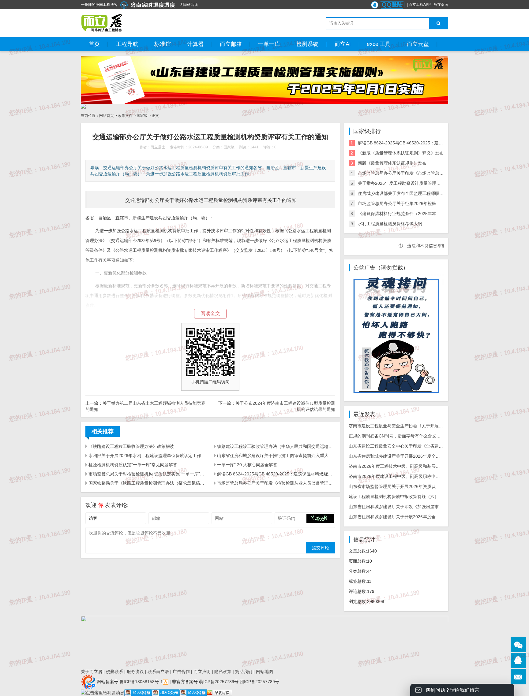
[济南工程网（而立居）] (102, 23)
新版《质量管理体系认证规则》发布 (392, 163)
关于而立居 (91, 671)
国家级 (142, 116)
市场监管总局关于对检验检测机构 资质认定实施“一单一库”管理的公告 (147, 473)
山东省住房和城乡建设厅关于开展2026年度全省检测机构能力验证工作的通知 (422, 456)
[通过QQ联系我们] (518, 660)
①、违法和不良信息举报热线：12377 (417, 245)
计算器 (195, 44)
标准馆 (162, 44)
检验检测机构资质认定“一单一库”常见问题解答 (132, 464)
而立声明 (202, 671)
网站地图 (264, 671)
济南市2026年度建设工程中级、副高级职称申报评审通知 (403, 476)
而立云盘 (418, 44)
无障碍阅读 (189, 4)
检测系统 (307, 44)
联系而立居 (158, 671)
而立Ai (343, 44)
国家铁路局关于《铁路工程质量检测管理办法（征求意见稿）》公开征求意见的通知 (147, 483)
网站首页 (106, 116)
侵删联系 (114, 671)
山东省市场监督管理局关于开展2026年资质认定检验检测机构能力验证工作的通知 (426, 486)
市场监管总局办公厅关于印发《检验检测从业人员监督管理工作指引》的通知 (276, 483)
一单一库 (269, 44)
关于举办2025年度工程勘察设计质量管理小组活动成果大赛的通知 (420, 183)
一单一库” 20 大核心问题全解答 (247, 464)
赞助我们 (243, 671)
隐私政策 (222, 671)
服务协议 (135, 671)
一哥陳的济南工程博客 (99, 4)
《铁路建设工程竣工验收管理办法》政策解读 (131, 446)
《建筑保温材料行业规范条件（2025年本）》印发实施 (410, 213)
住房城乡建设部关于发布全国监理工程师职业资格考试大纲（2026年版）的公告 (433, 193)
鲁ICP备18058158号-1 (141, 681)
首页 (94, 44)
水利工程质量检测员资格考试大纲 (390, 223)
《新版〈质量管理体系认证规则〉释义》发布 (401, 153)
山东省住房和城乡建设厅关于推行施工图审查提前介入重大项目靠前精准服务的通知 (276, 455)
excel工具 (379, 44)
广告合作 (181, 671)
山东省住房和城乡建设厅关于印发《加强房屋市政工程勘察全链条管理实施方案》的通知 (432, 506)
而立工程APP (420, 4)
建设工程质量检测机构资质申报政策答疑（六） (394, 496)
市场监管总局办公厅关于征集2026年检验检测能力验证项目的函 (418, 203)
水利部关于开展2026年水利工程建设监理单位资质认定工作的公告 (147, 455)
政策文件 (125, 116)
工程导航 (127, 44)
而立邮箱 (231, 44)
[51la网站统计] (165, 681)
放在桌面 (440, 4)
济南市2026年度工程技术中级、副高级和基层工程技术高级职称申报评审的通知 (424, 466)
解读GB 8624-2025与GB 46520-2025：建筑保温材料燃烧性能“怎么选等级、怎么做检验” (276, 473)
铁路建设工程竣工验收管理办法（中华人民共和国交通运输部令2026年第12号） (276, 446)
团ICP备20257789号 (258, 681)
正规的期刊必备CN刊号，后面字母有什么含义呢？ (397, 436)
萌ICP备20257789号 (218, 681)
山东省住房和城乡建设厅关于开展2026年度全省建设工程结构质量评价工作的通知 (426, 516)
